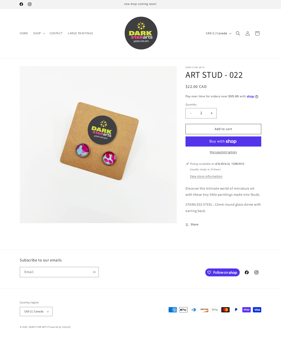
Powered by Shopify (59, 326)
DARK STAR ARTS (38, 326)
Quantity (191, 104)
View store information (206, 176)
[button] (39, 33)
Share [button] (195, 224)
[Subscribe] (94, 272)
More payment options (223, 152)
